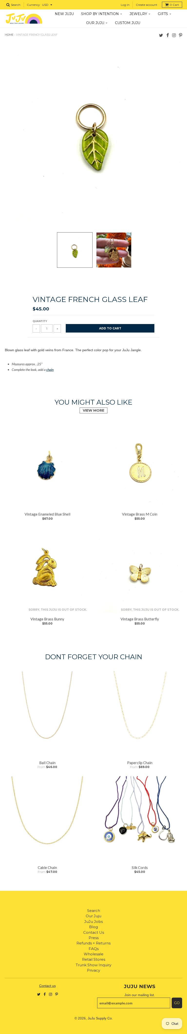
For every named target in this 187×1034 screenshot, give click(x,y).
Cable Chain (47, 867)
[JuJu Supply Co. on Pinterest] (180, 35)
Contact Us (93, 932)
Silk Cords (140, 867)
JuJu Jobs (93, 921)
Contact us (47, 986)
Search (93, 910)
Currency (33, 5)
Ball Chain (47, 762)
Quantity (40, 321)
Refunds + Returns (93, 943)
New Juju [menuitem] (64, 14)
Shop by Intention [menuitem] (100, 14)
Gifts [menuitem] (163, 14)
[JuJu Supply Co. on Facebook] (167, 35)
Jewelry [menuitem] (138, 14)
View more (93, 410)
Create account (146, 5)
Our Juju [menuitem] (95, 23)
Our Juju (93, 916)
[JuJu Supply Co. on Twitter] (161, 35)
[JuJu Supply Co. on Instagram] (174, 35)
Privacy (93, 970)
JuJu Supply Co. (100, 1018)
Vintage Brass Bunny (47, 619)
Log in (125, 5)
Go (177, 1003)
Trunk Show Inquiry (93, 965)
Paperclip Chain (139, 762)
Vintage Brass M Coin (139, 514)
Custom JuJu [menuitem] (127, 23)
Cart (174, 5)
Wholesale (93, 954)
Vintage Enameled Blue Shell (47, 514)
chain (50, 369)
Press (94, 937)
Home (9, 34)
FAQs (94, 948)
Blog (93, 927)
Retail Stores (93, 959)
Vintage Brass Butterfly (140, 619)
